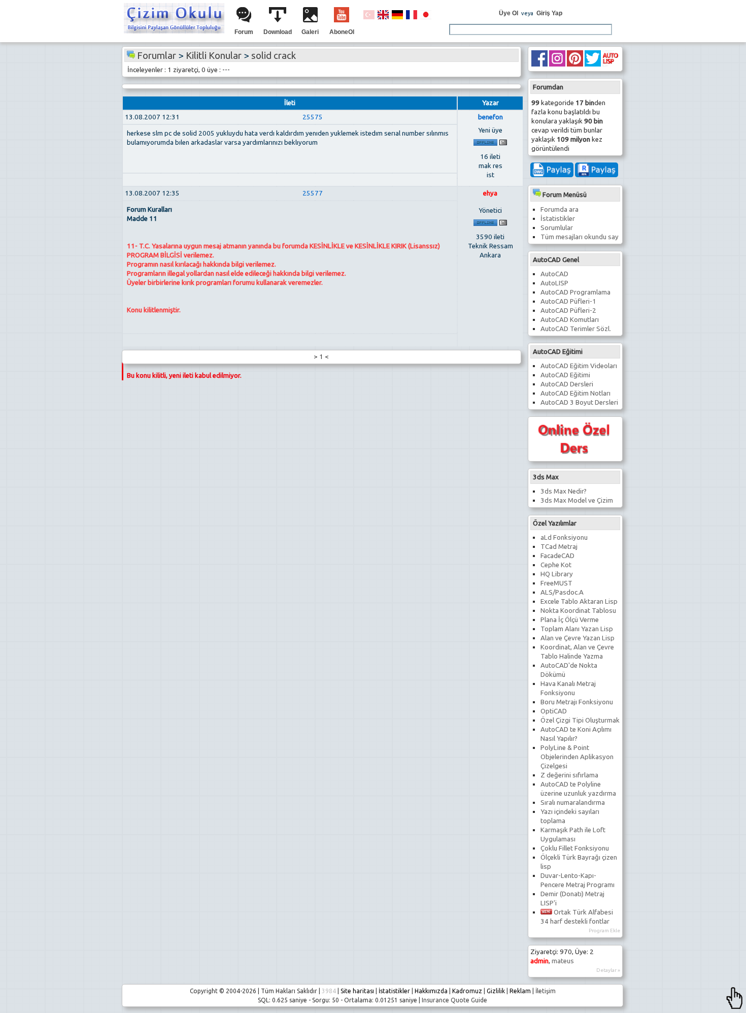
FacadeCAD (557, 556)
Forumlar (156, 55)
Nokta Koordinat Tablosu (578, 610)
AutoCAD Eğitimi (565, 375)
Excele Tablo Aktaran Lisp (579, 601)
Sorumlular (556, 228)
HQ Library (556, 574)
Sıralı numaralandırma (572, 802)
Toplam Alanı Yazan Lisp (576, 629)
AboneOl (341, 32)
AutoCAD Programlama (575, 292)
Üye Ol (508, 13)
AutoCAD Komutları (569, 319)
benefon (490, 117)
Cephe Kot (555, 565)
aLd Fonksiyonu (564, 537)
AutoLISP (554, 283)
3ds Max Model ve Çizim (576, 500)
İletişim (545, 991)
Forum (243, 32)
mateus (563, 961)
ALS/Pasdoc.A (562, 592)
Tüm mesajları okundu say (579, 237)
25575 (312, 117)
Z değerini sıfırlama (569, 775)
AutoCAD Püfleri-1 (568, 301)
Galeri (310, 32)
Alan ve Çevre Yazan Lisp (577, 638)
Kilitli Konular (214, 55)
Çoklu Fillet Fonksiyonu (574, 848)
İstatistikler (557, 218)
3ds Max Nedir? (563, 491)
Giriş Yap (549, 13)
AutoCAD (554, 274)
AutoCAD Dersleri (566, 384)
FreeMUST (556, 583)
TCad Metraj (559, 546)
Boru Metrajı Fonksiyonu (576, 702)
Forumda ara (559, 209)
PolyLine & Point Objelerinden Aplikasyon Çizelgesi (577, 757)
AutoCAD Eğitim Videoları (578, 366)
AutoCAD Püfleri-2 (568, 310)
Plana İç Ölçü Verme (569, 620)
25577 (312, 193)
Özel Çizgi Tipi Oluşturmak (580, 720)
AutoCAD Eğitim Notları (575, 393)
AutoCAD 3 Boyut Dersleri (579, 402)
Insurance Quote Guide (454, 1000)
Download (277, 32)
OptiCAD (553, 711)
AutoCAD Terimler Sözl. (575, 329)
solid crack (273, 55)
